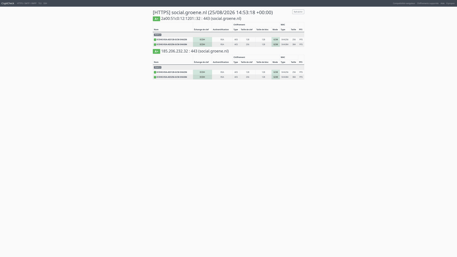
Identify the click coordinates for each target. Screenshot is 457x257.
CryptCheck (7, 3)
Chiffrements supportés (428, 3)
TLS (40, 3)
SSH (45, 3)
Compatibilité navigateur (404, 3)
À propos (450, 3)
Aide (443, 3)
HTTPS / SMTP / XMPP (27, 3)
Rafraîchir (298, 11)
